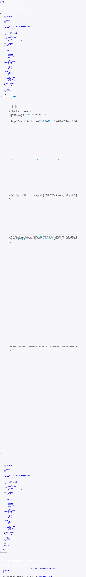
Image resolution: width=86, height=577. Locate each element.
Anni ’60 (10, 66)
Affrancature (5, 49)
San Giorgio (10, 55)
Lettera (6, 22)
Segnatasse (10, 74)
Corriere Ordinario (12, 28)
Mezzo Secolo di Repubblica (12, 8)
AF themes (50, 576)
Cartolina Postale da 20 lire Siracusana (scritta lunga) (23, 239)
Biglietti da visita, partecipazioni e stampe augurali (18, 40)
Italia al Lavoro (11, 53)
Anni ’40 (10, 63)
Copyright (7, 20)
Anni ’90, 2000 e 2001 (13, 69)
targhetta (38, 159)
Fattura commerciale (12, 42)
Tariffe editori (8, 45)
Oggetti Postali (6, 545)
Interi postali (8, 78)
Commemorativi (8, 62)
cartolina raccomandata (48, 238)
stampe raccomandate (65, 347)
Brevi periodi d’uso (9, 86)
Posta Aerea (10, 72)
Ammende (7, 90)
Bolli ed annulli (8, 85)
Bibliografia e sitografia (10, 19)
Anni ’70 (10, 67)
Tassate (6, 88)
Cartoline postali (11, 80)
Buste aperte (8, 38)
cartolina (42, 236)
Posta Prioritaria (11, 61)
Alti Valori (10, 57)
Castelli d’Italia (11, 59)
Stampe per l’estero (12, 37)
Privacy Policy (34, 568)
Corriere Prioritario (12, 29)
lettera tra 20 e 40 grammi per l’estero (25, 196)
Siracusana (10, 54)
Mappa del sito (8, 16)
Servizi (6, 71)
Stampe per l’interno (12, 36)
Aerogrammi (10, 82)
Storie (6, 91)
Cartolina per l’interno (12, 32)
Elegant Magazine (42, 576)
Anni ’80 (10, 68)
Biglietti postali (11, 79)
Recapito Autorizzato (9, 48)
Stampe (7, 34)
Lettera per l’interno (12, 23)
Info (3, 15)
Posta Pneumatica (12, 77)
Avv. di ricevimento (9, 43)
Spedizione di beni (9, 46)
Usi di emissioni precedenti (11, 83)
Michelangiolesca (11, 56)
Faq (3, 571)
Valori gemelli (8, 89)
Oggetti (4, 21)
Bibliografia (5, 572)
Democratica (10, 51)
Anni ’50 (10, 65)
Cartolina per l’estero (12, 33)
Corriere (7, 27)
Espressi (10, 73)
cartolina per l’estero (45, 120)
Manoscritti (10, 39)
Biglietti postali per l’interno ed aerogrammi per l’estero (19, 26)
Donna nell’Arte (11, 60)
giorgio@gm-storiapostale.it (49, 568)
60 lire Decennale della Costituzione (44, 198)
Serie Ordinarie (8, 50)
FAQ (6, 17)
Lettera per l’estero (12, 25)
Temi (4, 84)
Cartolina (7, 31)
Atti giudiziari (8, 44)
